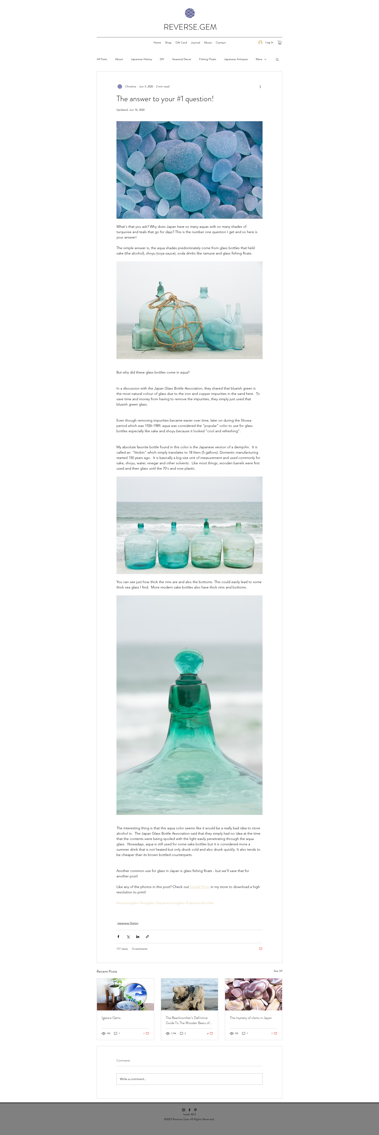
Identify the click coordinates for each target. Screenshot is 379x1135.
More (259, 59)
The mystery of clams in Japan (251, 1017)
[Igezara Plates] (125, 994)
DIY (162, 59)
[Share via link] (147, 936)
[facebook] (189, 1110)
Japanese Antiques (236, 59)
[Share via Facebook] (118, 936)
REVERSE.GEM (190, 27)
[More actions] (260, 86)
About (119, 59)
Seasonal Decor (181, 59)
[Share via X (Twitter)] (128, 936)
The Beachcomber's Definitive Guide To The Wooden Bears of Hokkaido (188, 1020)
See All (278, 971)
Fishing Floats (207, 59)
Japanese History (141, 59)
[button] (168, 42)
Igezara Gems (111, 1017)
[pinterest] (195, 1110)
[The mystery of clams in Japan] (253, 994)
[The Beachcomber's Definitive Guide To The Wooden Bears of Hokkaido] (189, 994)
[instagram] (184, 1110)
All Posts (102, 59)
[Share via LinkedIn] (138, 936)
